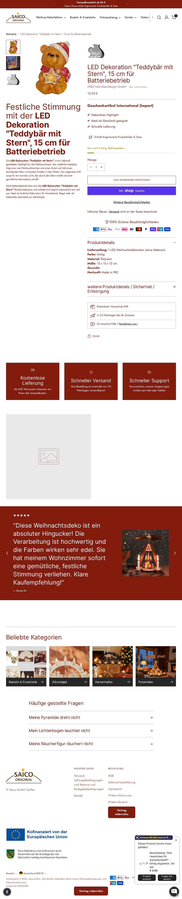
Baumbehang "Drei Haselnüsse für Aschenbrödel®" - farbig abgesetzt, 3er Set (162, 859)
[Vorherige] (55, 4)
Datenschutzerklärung (121, 782)
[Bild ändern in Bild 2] (13, 63)
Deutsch (10, 873)
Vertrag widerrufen (122, 812)
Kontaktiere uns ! (128, 324)
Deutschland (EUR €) (33, 873)
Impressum (115, 789)
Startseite (11, 34)
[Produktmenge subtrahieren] (91, 167)
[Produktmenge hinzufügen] (101, 167)
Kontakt (78, 795)
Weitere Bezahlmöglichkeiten (131, 202)
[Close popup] (176, 840)
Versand (114, 211)
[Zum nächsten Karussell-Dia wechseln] (175, 553)
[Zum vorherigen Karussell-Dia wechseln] (7, 553)
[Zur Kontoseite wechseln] (166, 17)
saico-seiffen (35, 879)
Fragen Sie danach (167, 877)
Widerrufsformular (120, 795)
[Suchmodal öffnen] (159, 17)
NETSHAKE (22, 886)
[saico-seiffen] (18, 17)
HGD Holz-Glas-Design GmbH (106, 86)
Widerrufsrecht (117, 802)
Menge (92, 160)
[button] (7, 892)
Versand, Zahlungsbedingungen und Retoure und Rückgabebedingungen (89, 782)
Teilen (96, 336)
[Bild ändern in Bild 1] (13, 47)
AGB (111, 776)
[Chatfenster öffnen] (174, 892)
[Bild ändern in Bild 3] (13, 79)
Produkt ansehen (147, 877)
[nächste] (127, 4)
